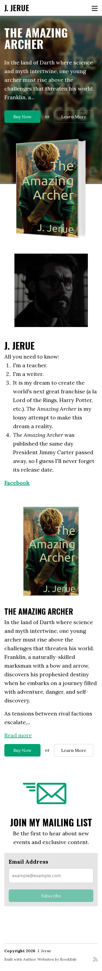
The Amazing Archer (36, 38)
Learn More (73, 116)
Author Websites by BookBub (49, 959)
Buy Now (22, 116)
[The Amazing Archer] (51, 188)
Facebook (17, 482)
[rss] (95, 961)
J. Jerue (16, 7)
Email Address (28, 861)
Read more (18, 735)
